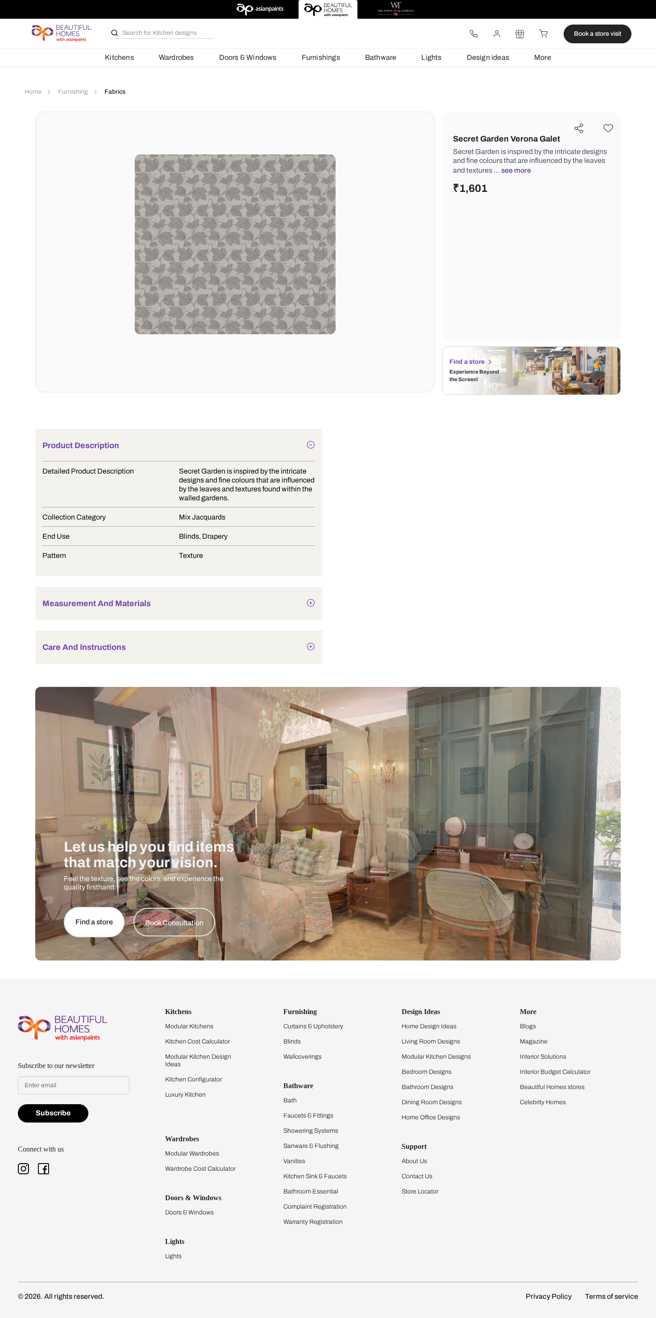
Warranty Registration (313, 1221)
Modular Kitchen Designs (436, 1056)
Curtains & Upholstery (313, 1026)
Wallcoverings (302, 1056)
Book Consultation (174, 923)
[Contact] (473, 34)
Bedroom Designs (427, 1072)
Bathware (381, 57)
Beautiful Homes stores (552, 1087)
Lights (431, 57)
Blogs (528, 1026)
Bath (290, 1100)
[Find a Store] (520, 34)
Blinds (292, 1041)
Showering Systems (310, 1130)
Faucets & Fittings (308, 1115)
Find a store (467, 361)
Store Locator (420, 1191)
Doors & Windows (248, 57)
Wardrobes (176, 57)
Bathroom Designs (427, 1087)
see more (516, 170)
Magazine (534, 1041)
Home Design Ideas (429, 1026)
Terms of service (611, 1296)
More (542, 57)
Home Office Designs (431, 1117)
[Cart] (543, 34)
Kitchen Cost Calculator (197, 1041)
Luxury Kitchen (185, 1094)
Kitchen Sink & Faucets (315, 1176)
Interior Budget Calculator (555, 1072)
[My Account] (497, 34)
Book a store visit (597, 33)
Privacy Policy (549, 1296)
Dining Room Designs (432, 1102)
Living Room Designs (431, 1041)
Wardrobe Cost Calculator (200, 1168)
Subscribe (53, 1113)
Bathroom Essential (310, 1191)
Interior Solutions (543, 1056)
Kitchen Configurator (193, 1079)
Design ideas (488, 57)
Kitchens (119, 57)
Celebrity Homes (543, 1102)
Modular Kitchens (189, 1026)
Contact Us (417, 1176)
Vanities (294, 1161)
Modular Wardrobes (192, 1153)
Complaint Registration (315, 1206)
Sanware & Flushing (311, 1146)
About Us (414, 1161)
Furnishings (321, 57)
